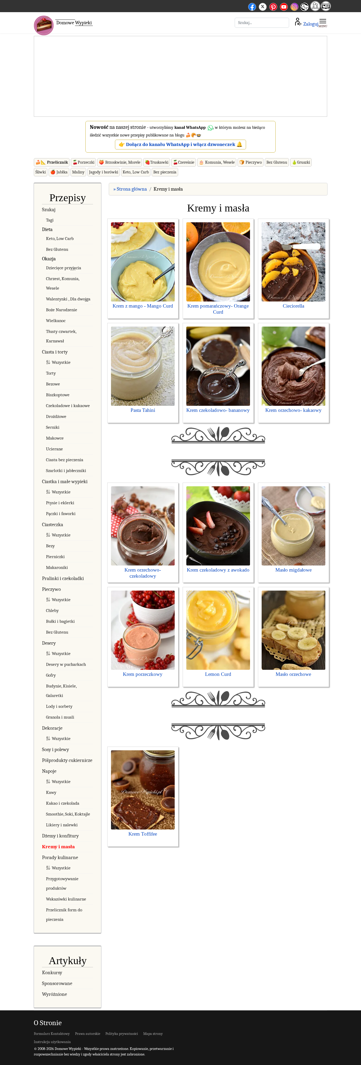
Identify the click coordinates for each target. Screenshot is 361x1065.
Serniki (52, 427)
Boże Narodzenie (61, 309)
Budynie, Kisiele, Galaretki (61, 691)
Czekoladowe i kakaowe (68, 405)
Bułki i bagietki (60, 621)
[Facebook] (252, 6)
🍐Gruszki (301, 162)
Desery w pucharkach (66, 664)
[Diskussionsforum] (315, 9)
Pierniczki (55, 556)
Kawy (51, 792)
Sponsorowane (57, 983)
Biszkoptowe (58, 394)
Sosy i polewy (55, 749)
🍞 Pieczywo (250, 162)
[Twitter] (262, 6)
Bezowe (53, 384)
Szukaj (48, 210)
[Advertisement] (180, 76)
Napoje (49, 771)
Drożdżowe (56, 416)
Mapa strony (153, 1033)
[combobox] (262, 23)
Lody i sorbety (59, 706)
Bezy (50, 545)
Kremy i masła (58, 847)
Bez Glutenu (276, 162)
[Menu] (322, 22)
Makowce (55, 438)
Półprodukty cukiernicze (67, 760)
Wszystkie (61, 362)
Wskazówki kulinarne (66, 899)
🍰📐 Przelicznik (51, 162)
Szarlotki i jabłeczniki (66, 470)
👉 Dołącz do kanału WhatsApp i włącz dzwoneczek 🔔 (181, 144)
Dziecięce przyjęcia (63, 267)
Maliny (78, 172)
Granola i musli (60, 717)
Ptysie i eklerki (60, 502)
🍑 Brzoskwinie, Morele (119, 162)
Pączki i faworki (61, 513)
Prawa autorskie (87, 1033)
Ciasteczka (52, 524)
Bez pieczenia (165, 172)
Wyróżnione (54, 994)
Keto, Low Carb (136, 172)
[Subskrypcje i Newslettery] (304, 10)
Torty (51, 373)
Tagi (50, 220)
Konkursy (52, 973)
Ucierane (54, 448)
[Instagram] (294, 6)
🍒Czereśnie (183, 162)
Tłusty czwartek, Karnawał (61, 336)
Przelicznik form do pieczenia (64, 914)
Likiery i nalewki (62, 824)
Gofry (51, 675)
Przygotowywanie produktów (62, 883)
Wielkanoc (56, 320)
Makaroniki (57, 567)
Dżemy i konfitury (60, 836)
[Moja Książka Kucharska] (325, 9)
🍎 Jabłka (59, 172)
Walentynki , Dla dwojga (68, 298)
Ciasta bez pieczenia (64, 459)
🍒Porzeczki (83, 162)
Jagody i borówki (103, 172)
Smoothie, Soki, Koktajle (68, 814)
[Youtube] (283, 6)
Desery (49, 643)
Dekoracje (52, 728)
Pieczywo (51, 589)
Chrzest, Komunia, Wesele (62, 283)
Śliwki (40, 172)
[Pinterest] (273, 6)
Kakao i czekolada (62, 803)
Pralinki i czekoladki (63, 578)
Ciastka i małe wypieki (64, 481)
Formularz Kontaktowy (52, 1033)
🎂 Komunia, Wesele (217, 162)
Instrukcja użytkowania (52, 1042)
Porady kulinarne (60, 857)
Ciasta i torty (55, 352)
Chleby (52, 610)
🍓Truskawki (156, 162)
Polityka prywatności (121, 1033)
